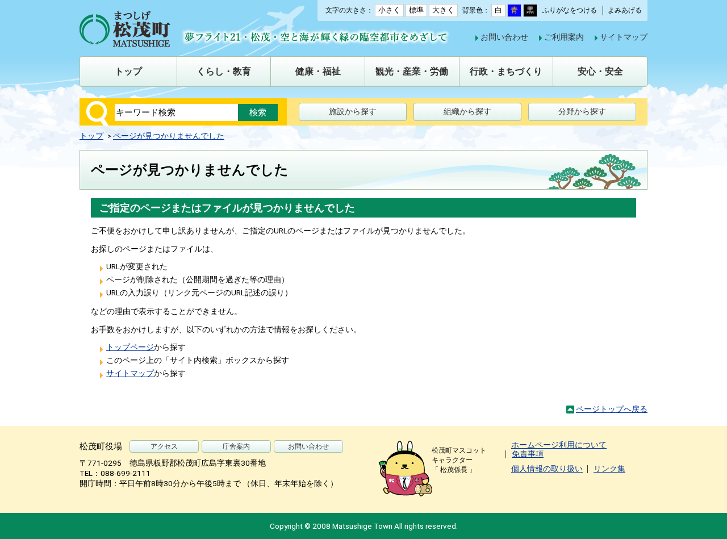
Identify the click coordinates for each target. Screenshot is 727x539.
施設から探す (353, 111)
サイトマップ (623, 36)
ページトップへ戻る (611, 408)
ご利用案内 (564, 36)
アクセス (164, 446)
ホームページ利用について (559, 444)
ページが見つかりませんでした (168, 135)
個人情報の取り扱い (547, 468)
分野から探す (582, 111)
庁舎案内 (236, 446)
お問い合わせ (504, 36)
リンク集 (609, 468)
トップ (91, 135)
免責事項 (528, 453)
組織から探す (467, 111)
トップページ (130, 347)
